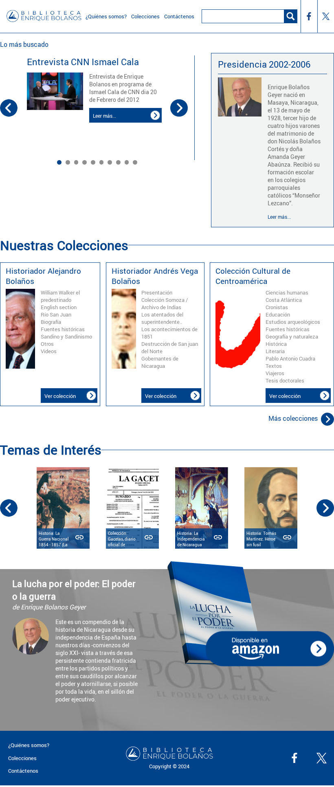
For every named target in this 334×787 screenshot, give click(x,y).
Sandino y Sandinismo (66, 336)
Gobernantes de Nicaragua (159, 362)
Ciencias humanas (287, 292)
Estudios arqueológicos (293, 321)
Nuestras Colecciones (64, 245)
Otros (47, 343)
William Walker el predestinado (60, 296)
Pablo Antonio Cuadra (290, 358)
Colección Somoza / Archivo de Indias (164, 303)
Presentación (156, 292)
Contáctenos (23, 770)
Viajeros (275, 373)
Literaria (275, 351)
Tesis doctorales (285, 380)
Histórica (276, 343)
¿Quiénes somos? (28, 745)
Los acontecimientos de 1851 (169, 332)
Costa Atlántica (284, 299)
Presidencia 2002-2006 (264, 64)
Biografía (51, 321)
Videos (49, 351)
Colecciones (22, 758)
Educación (278, 314)
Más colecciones (293, 418)
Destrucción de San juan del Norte (169, 347)
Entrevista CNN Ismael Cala (83, 61)
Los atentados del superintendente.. (162, 318)
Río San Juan (56, 314)
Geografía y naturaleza (292, 336)
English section (59, 307)
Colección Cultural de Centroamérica (252, 276)
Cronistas (277, 307)
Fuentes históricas (63, 329)
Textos (274, 365)
